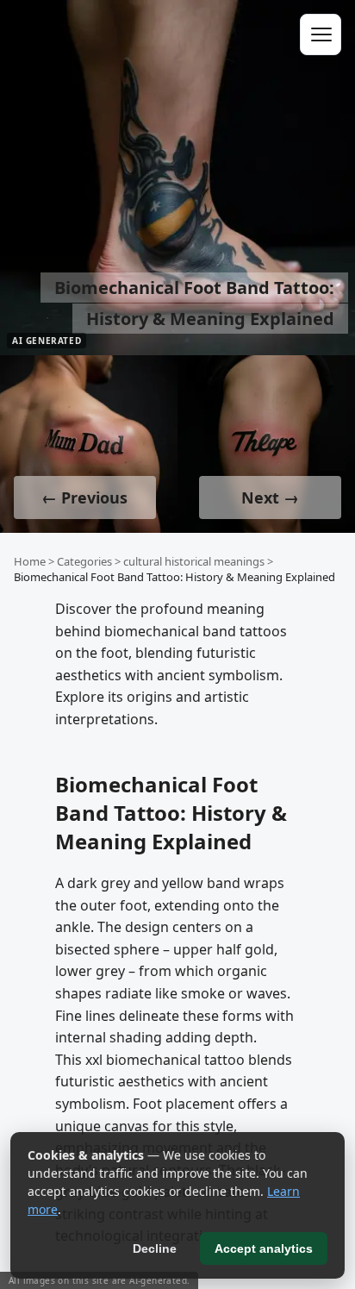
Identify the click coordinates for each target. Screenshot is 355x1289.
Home (30, 561)
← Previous (84, 497)
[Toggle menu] (320, 34)
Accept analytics (264, 1248)
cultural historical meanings (194, 561)
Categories (84, 561)
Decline (155, 1248)
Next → (270, 497)
